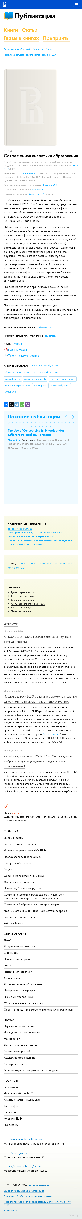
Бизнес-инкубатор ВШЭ (18, 997)
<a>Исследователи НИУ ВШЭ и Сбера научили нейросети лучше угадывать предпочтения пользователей (38, 761)
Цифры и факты (13, 837)
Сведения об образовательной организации (31, 904)
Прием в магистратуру (18, 971)
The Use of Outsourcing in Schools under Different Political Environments (36, 432)
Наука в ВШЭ (49, 54)
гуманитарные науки (19, 536)
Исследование (50, 734)
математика (51, 540)
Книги (11, 30)
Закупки (9, 869)
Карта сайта (10, 1210)
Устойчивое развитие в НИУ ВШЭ (25, 850)
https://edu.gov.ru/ (15, 1153)
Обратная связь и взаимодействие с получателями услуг (39, 1009)
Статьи (30, 30)
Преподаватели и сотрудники (22, 857)
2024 (43, 563)
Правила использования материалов (22, 54)
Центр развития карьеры (19, 990)
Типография (11, 1106)
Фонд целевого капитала (19, 882)
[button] (8, 423)
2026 (30, 563)
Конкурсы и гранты (15, 1064)
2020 (69, 563)
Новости (11, 624)
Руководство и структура (20, 844)
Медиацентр (11, 1112)
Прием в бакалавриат (17, 959)
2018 (17, 568)
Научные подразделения (19, 1026)
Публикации (34, 16)
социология (22, 544)
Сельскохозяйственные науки (28, 603)
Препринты (56, 38)
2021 (62, 563)
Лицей (8, 940)
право (11, 544)
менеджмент (66, 540)
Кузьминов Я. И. (36, 194)
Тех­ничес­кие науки (21, 611)
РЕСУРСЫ (11, 1080)
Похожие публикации (34, 416)
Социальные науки (21, 607)
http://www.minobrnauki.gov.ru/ (23, 1139)
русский (17, 343)
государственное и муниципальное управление (35, 532)
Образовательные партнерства (23, 1003)
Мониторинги (12, 1039)
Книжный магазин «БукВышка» (22, 1099)
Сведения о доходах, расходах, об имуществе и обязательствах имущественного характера (34, 896)
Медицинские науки (22, 600)
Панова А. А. (14, 440)
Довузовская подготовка (19, 946)
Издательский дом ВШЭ (18, 1093)
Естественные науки (22, 596)
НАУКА (9, 1020)
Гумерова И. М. (39, 189)
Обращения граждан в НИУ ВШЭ (24, 876)
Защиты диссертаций (17, 1051)
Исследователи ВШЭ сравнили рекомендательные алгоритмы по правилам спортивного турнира (40, 698)
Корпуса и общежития (17, 863)
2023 (49, 563)
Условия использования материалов (24, 1190)
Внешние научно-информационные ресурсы (31, 1070)
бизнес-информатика (20, 528)
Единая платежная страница (21, 917)
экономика (36, 544)
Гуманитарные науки (22, 592)
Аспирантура (12, 978)
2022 (56, 563)
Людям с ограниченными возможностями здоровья (35, 911)
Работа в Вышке (13, 923)
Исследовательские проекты (22, 1032)
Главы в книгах (21, 38)
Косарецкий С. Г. (30, 173)
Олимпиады (11, 952)
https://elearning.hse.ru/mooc (22, 1166)
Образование (44, 327)
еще (23, 568)
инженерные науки (42, 536)
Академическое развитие (19, 1057)
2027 (23, 563)
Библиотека (11, 1087)
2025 (36, 563)
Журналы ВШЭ (13, 1118)
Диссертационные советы (20, 1045)
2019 (10, 568)
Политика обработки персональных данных (28, 1196)
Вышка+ (8, 965)
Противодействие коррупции (22, 888)
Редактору (73, 1215)
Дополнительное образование (23, 984)
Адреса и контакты (38, 1185)
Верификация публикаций (17, 49)
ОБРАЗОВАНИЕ (15, 933)
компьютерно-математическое (25, 540)
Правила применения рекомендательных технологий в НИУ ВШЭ (37, 1203)
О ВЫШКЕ (11, 831)
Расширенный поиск (43, 49)
